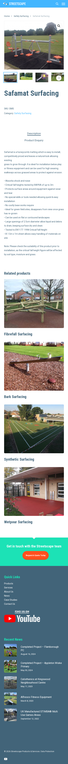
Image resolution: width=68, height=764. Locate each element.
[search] (57, 4)
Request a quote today (35, 555)
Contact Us (9, 604)
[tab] (34, 133)
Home (7, 16)
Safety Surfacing (21, 16)
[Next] (59, 78)
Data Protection (47, 751)
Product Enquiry (34, 140)
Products (8, 583)
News (7, 596)
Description (34, 133)
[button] (63, 3)
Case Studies (10, 600)
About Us (8, 591)
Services (8, 587)
